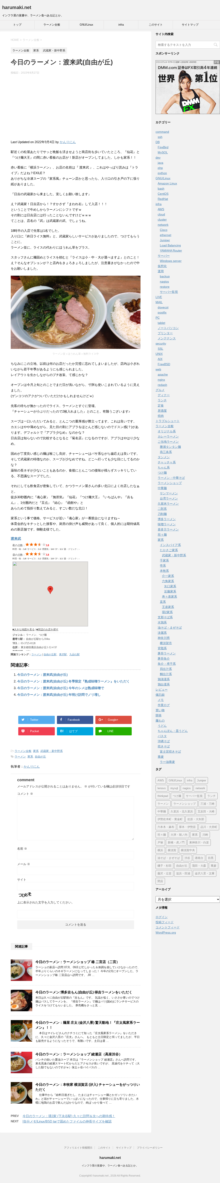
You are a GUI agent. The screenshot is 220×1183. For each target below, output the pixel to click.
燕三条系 (166, 452)
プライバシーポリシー (150, 1147)
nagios (164, 281)
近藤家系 (170, 591)
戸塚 (160, 842)
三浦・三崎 (207, 803)
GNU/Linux (86, 24)
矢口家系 (170, 586)
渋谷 (187, 858)
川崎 (205, 834)
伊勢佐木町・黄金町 (170, 819)
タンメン (164, 457)
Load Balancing (170, 245)
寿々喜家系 (169, 596)
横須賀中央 (188, 850)
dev (158, 157)
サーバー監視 (169, 292)
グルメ (160, 390)
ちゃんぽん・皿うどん (173, 731)
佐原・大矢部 (195, 819)
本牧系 (164, 570)
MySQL (163, 152)
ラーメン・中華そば (171, 477)
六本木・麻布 (165, 827)
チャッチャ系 (167, 462)
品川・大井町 (208, 827)
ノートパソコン (168, 328)
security (161, 343)
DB (158, 142)
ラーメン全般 (51, 24)
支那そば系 (165, 617)
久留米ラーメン (168, 503)
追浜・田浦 (183, 873)
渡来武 (16, 538)
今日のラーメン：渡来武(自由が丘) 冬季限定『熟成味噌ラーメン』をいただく (73, 681)
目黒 (211, 858)
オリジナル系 (167, 431)
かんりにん (68, 142)
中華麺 (162, 488)
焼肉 (161, 416)
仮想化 (162, 266)
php (160, 168)
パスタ (162, 736)
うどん (162, 725)
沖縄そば (164, 741)
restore (165, 286)
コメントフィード (168, 927)
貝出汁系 (166, 669)
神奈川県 (164, 638)
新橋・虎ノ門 (176, 842)
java (160, 162)
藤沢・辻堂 (164, 873)
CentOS (163, 193)
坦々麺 (162, 534)
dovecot (163, 307)
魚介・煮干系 (167, 663)
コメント (25, 793)
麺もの (160, 720)
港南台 (199, 858)
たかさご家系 (169, 550)
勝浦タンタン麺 (170, 446)
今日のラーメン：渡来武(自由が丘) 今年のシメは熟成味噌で (60, 688)
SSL (160, 348)
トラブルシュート (168, 421)
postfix (162, 312)
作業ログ (164, 705)
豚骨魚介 (164, 658)
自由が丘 (40, 756)
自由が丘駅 (50, 654)
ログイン (162, 917)
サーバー (164, 255)
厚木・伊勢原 (187, 827)
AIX (160, 359)
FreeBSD (164, 364)
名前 (22, 848)
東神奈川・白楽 (199, 842)
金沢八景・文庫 (204, 873)
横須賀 (172, 850)
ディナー (164, 395)
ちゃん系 (164, 467)
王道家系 (168, 607)
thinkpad (162, 796)
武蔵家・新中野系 (51, 751)
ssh (160, 137)
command (162, 131)
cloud (161, 214)
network (163, 224)
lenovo (161, 788)
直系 (163, 601)
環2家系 (167, 612)
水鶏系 (162, 622)
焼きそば (164, 746)
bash (161, 188)
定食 (161, 405)
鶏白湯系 (164, 684)
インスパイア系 (170, 545)
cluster (162, 219)
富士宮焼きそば (170, 751)
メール (23, 864)
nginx (161, 379)
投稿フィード (165, 922)
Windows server (171, 261)
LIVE (159, 297)
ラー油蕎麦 (167, 762)
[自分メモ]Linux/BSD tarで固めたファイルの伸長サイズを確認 (67, 1121)
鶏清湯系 (164, 679)
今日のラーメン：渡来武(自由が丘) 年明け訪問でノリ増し (59, 694)
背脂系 (162, 648)
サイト (21, 879)
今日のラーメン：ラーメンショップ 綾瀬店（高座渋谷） (78, 1054)
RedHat (163, 199)
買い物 (160, 710)
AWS (161, 209)
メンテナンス (167, 338)
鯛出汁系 (166, 674)
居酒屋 (162, 410)
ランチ (162, 400)
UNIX (159, 354)
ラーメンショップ (170, 483)
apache (163, 374)
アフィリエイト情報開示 (78, 1147)
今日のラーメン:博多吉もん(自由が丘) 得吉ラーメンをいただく (83, 992)
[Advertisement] (76, 109)
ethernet (165, 235)
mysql (174, 788)
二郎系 (162, 508)
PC (158, 317)
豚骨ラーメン (167, 653)
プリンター (165, 333)
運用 (161, 271)
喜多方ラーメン (168, 529)
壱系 (163, 565)
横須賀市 (166, 643)
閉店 (160, 881)
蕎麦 (161, 756)
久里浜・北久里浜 (182, 811)
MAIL (159, 302)
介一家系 (168, 576)
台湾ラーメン (169, 498)
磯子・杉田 (164, 865)
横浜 (160, 850)
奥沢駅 (63, 654)
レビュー (162, 689)
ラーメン (36, 654)
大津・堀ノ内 (179, 834)
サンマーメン (169, 493)
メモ (161, 700)
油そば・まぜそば (170, 627)
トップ (17, 24)
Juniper (165, 240)
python (162, 173)
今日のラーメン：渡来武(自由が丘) (42, 674)
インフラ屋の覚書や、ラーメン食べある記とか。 (110, 1165)
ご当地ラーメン (168, 441)
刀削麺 (162, 514)
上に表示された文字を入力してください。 (45, 902)
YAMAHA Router (171, 250)
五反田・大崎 (206, 811)
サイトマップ (190, 24)
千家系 (164, 560)
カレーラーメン (168, 436)
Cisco (163, 230)
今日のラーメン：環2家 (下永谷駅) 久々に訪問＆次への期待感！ (69, 1116)
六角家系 (168, 581)
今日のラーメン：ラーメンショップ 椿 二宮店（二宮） (77, 962)
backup (165, 276)
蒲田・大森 (199, 865)
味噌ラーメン (167, 524)
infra (121, 24)
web (158, 369)
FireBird (163, 147)
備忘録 (160, 694)
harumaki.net (16, 7)
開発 (159, 715)
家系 (36, 751)
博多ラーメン (167, 519)
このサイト (156, 24)
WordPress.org (166, 932)
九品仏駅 (74, 654)
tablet (161, 323)
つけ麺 (162, 472)
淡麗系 (162, 632)
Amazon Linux (167, 183)
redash (162, 385)
